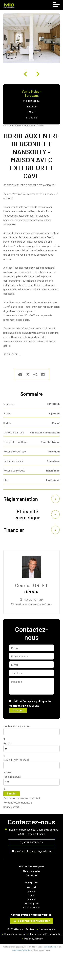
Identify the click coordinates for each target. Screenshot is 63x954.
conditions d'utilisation (21, 950)
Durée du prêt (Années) (16, 759)
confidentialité (50, 947)
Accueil (5, 125)
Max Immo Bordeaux (20, 829)
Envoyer (18, 710)
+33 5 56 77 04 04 (33, 599)
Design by (33, 938)
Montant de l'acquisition (16, 726)
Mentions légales (47, 929)
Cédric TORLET (31, 585)
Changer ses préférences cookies (45, 933)
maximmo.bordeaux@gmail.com (33, 604)
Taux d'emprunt (12, 776)
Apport (7, 742)
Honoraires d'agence (14, 933)
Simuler (11, 793)
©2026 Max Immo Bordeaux (21, 929)
